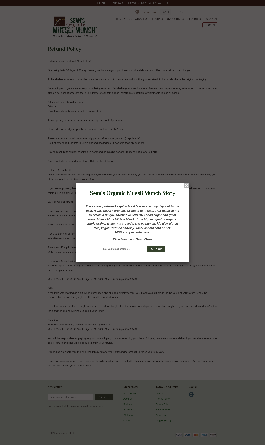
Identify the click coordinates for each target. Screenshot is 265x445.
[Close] (186, 185)
